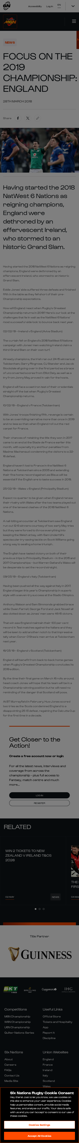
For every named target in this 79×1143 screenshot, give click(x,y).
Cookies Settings (39, 1124)
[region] (39, 1115)
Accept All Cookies (39, 1135)
